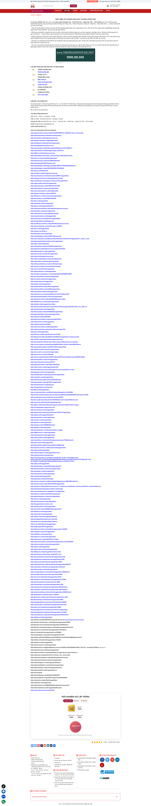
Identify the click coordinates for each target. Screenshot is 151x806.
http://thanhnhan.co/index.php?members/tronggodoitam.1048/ (49, 597)
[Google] (112, 759)
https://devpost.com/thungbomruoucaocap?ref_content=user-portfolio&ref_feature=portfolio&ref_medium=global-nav (66, 486)
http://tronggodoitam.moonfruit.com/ (41, 387)
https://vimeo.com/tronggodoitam (40, 499)
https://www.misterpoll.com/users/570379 (43, 362)
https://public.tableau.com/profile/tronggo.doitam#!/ (46, 466)
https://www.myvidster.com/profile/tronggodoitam (45, 289)
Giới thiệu (67, 10)
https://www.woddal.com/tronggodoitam (42, 437)
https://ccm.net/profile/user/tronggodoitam (43, 524)
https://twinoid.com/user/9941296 (40, 316)
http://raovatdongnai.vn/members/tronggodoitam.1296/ (47, 584)
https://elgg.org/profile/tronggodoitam (42, 526)
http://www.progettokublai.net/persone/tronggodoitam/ (47, 241)
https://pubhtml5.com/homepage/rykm (42, 203)
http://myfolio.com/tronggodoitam (41, 284)
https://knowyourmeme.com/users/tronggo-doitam (46, 468)
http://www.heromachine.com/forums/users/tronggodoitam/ (48, 447)
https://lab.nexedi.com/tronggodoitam (42, 442)
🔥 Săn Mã (84, 700)
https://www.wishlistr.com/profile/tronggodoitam (45, 286)
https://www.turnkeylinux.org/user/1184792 (43, 193)
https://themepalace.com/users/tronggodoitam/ (45, 188)
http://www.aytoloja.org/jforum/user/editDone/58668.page (47, 445)
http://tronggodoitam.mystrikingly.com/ (42, 221)
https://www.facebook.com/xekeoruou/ (42, 455)
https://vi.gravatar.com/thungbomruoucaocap (44, 138)
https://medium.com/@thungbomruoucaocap (44, 173)
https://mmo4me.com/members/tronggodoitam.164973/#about (49, 589)
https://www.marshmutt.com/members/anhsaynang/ (46, 135)
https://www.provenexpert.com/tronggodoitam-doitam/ (47, 178)
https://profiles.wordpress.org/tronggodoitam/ (44, 140)
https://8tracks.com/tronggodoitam (41, 422)
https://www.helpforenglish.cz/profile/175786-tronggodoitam (48, 347)
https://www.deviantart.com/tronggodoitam (43, 216)
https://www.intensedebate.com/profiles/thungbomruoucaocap (49, 208)
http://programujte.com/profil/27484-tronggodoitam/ (46, 382)
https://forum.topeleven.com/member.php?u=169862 (46, 226)
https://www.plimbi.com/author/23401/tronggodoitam (46, 246)
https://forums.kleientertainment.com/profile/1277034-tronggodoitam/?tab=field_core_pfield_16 (59, 306)
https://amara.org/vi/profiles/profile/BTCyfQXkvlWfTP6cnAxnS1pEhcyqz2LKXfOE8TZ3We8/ (58, 357)
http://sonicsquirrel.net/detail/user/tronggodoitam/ (45, 218)
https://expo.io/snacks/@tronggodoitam (42, 269)
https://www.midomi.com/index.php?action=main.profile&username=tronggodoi (54, 342)
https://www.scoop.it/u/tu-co (39, 231)
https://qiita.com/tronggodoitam (40, 463)
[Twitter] (107, 759)
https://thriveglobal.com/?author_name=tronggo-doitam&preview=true (51, 155)
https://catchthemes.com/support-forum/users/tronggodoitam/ (49, 180)
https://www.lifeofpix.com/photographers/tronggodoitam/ (47, 374)
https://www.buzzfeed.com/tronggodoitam (43, 506)
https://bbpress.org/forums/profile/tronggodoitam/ (45, 494)
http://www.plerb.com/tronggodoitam (41, 233)
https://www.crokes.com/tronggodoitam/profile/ (44, 367)
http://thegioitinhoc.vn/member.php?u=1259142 (45, 594)
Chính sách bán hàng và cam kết (63, 760)
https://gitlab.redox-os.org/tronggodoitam (43, 432)
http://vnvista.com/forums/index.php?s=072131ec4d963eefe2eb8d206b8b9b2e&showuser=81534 (59, 394)
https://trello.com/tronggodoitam (40, 546)
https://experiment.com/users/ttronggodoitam (44, 291)
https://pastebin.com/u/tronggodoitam (42, 377)
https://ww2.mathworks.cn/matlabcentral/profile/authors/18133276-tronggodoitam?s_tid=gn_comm (60, 238)
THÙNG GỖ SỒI (42, 84)
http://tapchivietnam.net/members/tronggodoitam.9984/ (47, 599)
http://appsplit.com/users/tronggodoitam (43, 372)
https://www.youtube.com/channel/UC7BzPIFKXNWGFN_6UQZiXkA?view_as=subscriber (57, 133)
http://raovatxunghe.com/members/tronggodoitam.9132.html (48, 604)
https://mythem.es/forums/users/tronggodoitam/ (45, 349)
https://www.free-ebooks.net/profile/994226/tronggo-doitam (48, 299)
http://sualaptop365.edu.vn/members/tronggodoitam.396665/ (49, 602)
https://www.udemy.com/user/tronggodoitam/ (44, 549)
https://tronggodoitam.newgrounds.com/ (43, 407)
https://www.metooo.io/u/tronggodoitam (42, 321)
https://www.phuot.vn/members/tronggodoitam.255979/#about (49, 587)
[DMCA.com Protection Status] (104, 778)
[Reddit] (107, 765)
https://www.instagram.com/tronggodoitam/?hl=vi (45, 452)
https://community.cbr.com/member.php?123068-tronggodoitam (50, 175)
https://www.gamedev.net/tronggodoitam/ (43, 435)
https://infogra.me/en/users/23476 (40, 324)
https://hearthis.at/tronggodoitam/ (41, 476)
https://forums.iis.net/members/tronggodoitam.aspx (46, 402)
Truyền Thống (68, 700)
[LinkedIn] (117, 759)
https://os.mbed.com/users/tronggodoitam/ (43, 279)
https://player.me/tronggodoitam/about (42, 206)
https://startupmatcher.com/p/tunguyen (42, 384)
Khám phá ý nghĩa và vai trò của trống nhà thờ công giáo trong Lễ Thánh (64, 778)
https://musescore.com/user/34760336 (42, 354)
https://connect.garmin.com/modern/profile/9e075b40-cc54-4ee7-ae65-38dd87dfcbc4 (56, 344)
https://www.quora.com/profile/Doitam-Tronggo (44, 539)
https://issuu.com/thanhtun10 (39, 170)
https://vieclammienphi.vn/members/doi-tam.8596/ (45, 582)
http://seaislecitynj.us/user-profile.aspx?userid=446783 (47, 397)
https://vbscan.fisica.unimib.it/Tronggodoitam (44, 253)
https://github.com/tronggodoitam (41, 427)
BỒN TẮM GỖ (42, 79)
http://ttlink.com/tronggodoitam (40, 389)
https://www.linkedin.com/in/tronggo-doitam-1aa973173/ (47, 150)
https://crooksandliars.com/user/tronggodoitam (45, 276)
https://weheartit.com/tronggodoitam (41, 514)
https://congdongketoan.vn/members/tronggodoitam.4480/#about (50, 572)
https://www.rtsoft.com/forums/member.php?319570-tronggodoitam (51, 412)
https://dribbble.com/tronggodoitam (41, 534)
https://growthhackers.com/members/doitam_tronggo (46, 430)
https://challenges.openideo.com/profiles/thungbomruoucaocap (50, 223)
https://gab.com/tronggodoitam (40, 243)
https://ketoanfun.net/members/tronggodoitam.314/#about (48, 567)
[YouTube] (102, 765)
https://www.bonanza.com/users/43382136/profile (45, 160)
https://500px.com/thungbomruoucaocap (43, 153)
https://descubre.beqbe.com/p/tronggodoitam (44, 326)
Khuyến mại (83, 10)
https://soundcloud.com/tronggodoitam (42, 410)
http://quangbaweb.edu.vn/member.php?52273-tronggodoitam (49, 609)
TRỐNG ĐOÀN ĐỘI (43, 72)
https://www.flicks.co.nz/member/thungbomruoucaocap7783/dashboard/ (52, 440)
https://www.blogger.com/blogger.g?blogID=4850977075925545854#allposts (53, 165)
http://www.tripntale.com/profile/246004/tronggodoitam (47, 311)
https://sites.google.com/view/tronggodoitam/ (44, 569)
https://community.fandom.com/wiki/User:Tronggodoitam (47, 491)
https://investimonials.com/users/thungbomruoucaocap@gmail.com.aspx (52, 369)
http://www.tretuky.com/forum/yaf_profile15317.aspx (46, 554)
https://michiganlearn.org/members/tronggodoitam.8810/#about (49, 614)
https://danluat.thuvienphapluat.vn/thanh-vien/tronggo (47, 489)
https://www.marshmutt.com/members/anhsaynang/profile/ (48, 329)
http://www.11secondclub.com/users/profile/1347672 (46, 319)
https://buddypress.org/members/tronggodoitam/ (45, 143)
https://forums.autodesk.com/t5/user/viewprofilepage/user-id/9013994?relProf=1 (54, 481)
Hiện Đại (76, 700)
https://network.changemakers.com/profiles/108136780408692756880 (51, 274)
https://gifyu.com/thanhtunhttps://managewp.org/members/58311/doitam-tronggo (55, 405)
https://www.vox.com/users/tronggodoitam (43, 536)
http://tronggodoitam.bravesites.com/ (42, 504)
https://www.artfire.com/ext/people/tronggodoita (45, 261)
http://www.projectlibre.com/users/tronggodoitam (45, 314)
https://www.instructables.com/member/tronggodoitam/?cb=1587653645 (52, 541)
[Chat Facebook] (4, 791)
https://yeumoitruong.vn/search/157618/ (42, 690)
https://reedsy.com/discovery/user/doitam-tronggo (45, 266)
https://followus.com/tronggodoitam (41, 511)
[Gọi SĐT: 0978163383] (4, 802)
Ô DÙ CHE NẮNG (43, 94)
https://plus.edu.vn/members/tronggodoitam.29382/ (46, 607)
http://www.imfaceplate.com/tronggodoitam (43, 501)
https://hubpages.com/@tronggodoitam (42, 471)
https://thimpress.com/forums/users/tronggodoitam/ (46, 196)
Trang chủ (58, 10)
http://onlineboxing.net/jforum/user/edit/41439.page (46, 379)
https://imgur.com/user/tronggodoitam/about (44, 516)
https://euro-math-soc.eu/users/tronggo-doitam (45, 352)
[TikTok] (4, 786)
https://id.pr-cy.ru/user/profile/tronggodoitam (44, 158)
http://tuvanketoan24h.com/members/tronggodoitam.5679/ (48, 556)
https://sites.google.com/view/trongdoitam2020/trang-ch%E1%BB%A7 (51, 148)
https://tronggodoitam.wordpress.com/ (42, 145)
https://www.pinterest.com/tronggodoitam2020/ (44, 213)
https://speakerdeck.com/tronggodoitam (43, 417)
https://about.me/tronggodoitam (40, 450)
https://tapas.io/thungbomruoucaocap (42, 256)
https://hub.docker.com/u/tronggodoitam (43, 473)
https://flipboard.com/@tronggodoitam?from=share (46, 551)
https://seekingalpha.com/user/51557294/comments (46, 236)
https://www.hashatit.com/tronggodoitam (43, 309)
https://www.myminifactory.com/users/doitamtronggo (46, 264)
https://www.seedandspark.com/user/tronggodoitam (46, 259)
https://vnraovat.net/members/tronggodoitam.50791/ (46, 577)
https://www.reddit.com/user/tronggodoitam (43, 183)
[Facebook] (102, 759)
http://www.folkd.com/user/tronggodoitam (43, 211)
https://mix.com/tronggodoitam (40, 228)
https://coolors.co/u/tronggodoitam (41, 420)
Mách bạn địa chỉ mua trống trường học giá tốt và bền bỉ (64, 784)
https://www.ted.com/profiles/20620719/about (44, 521)
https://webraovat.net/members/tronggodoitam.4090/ (46, 562)
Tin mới (75, 10)
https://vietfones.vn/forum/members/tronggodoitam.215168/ (48, 579)
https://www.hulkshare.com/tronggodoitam (43, 271)
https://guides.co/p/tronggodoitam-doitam (43, 304)
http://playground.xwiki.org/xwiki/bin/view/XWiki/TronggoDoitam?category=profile (55, 337)
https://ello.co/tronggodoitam (39, 201)
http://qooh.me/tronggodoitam (40, 332)
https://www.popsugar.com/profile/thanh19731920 (45, 186)
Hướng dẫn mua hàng (96, 10)
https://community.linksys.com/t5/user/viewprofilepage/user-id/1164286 (52, 392)
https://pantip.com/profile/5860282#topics (43, 425)
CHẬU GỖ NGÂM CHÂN (45, 82)
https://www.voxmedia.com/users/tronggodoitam (45, 544)
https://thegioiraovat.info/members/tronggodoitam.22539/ (47, 559)
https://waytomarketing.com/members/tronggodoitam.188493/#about (51, 592)
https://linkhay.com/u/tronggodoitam (41, 617)
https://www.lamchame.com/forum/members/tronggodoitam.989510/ (51, 564)
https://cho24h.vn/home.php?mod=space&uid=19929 (46, 574)
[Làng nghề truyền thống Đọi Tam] (33, 5)
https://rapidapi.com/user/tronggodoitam (43, 531)
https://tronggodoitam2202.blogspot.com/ (43, 163)
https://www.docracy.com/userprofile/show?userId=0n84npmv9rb (50, 294)
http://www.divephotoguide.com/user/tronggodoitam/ (46, 296)
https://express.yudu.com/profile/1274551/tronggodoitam (47, 483)
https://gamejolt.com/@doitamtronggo (42, 478)
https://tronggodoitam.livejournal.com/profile (44, 519)
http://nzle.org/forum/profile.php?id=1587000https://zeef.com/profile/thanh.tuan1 (54, 399)
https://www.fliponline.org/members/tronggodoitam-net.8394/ (49, 612)
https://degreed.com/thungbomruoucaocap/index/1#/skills (48, 248)
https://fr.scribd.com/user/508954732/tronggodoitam (46, 509)
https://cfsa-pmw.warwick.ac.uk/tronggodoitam (44, 191)
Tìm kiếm (73, 6)
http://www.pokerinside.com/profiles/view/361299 (45, 364)
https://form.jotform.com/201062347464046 (43, 198)
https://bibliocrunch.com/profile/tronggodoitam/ (45, 301)
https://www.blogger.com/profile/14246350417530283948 (47, 168)
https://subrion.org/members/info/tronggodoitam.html (46, 339)
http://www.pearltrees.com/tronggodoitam (43, 251)
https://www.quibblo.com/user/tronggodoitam (44, 359)
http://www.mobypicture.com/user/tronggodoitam (45, 496)
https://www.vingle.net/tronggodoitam (42, 281)
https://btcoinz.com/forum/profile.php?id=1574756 (45, 334)
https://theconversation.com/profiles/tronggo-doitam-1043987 (49, 529)
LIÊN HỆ (108, 10)
